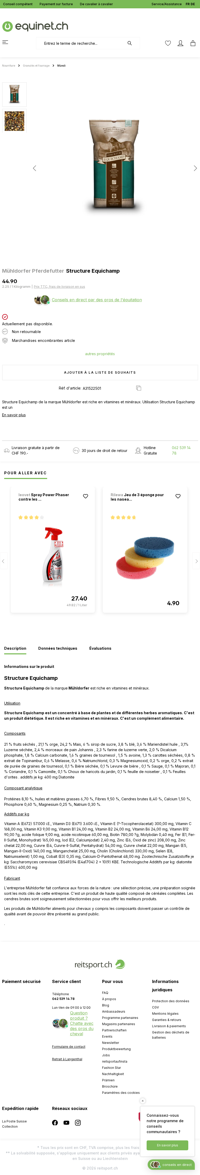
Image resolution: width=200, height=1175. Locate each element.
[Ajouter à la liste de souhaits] (85, 496)
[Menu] (8, 42)
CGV (155, 1007)
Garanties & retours (166, 1020)
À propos (109, 999)
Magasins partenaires (118, 1024)
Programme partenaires (120, 1018)
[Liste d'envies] (168, 43)
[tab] (15, 648)
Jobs (106, 1055)
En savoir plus (14, 415)
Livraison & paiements (169, 1026)
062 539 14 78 (181, 450)
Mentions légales (165, 1014)
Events (107, 1036)
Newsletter (110, 1043)
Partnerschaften (114, 1030)
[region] (100, 168)
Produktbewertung (116, 1049)
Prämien (108, 1080)
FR (188, 4)
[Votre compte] (180, 43)
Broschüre (110, 1086)
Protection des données (170, 1001)
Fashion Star (111, 1068)
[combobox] (80, 43)
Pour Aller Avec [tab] (25, 473)
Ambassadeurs (113, 1011)
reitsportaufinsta (114, 1061)
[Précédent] (34, 168)
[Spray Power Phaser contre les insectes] (52, 558)
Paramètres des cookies (121, 1093)
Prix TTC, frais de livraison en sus (59, 287)
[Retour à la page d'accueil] (35, 26)
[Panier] (191, 43)
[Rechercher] (132, 43)
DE (193, 4)
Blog (105, 1005)
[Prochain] (194, 168)
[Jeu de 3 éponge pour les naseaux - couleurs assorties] (145, 558)
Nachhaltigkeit (113, 1074)
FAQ (105, 993)
